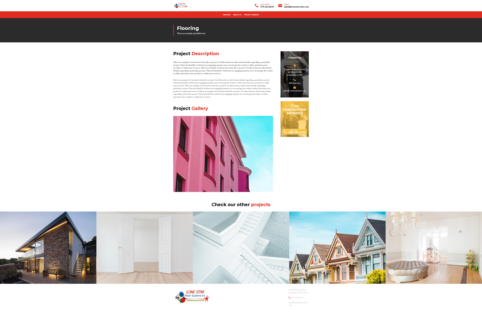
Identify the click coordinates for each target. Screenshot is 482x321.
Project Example (251, 15)
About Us (237, 15)
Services (226, 15)
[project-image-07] (223, 192)
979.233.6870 (297, 297)
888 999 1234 (294, 83)
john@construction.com (294, 91)
